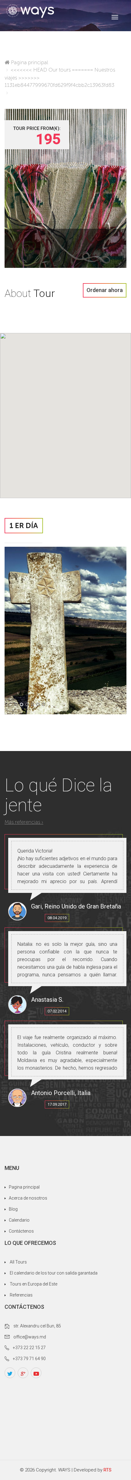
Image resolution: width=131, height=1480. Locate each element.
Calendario (19, 1220)
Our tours (59, 70)
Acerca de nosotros (28, 1198)
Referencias (21, 1295)
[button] (16, 704)
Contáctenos (21, 1231)
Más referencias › (24, 822)
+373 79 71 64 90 (29, 1358)
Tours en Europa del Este (33, 1284)
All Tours (18, 1262)
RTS (108, 1470)
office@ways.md (29, 1336)
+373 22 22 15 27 (29, 1347)
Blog (13, 1209)
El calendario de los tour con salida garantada (53, 1273)
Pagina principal (29, 62)
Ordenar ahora (105, 290)
